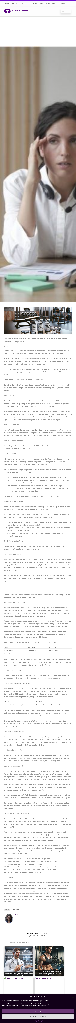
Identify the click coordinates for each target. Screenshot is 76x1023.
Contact (23, 3)
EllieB (16, 914)
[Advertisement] (38, 31)
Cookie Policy (33, 1021)
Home (7, 3)
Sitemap (63, 3)
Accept (38, 1011)
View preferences (38, 1017)
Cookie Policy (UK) (36, 3)
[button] (73, 996)
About (14, 3)
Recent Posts (15, 909)
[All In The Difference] (18, 15)
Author (7, 909)
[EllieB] (9, 923)
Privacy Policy (42, 1021)
